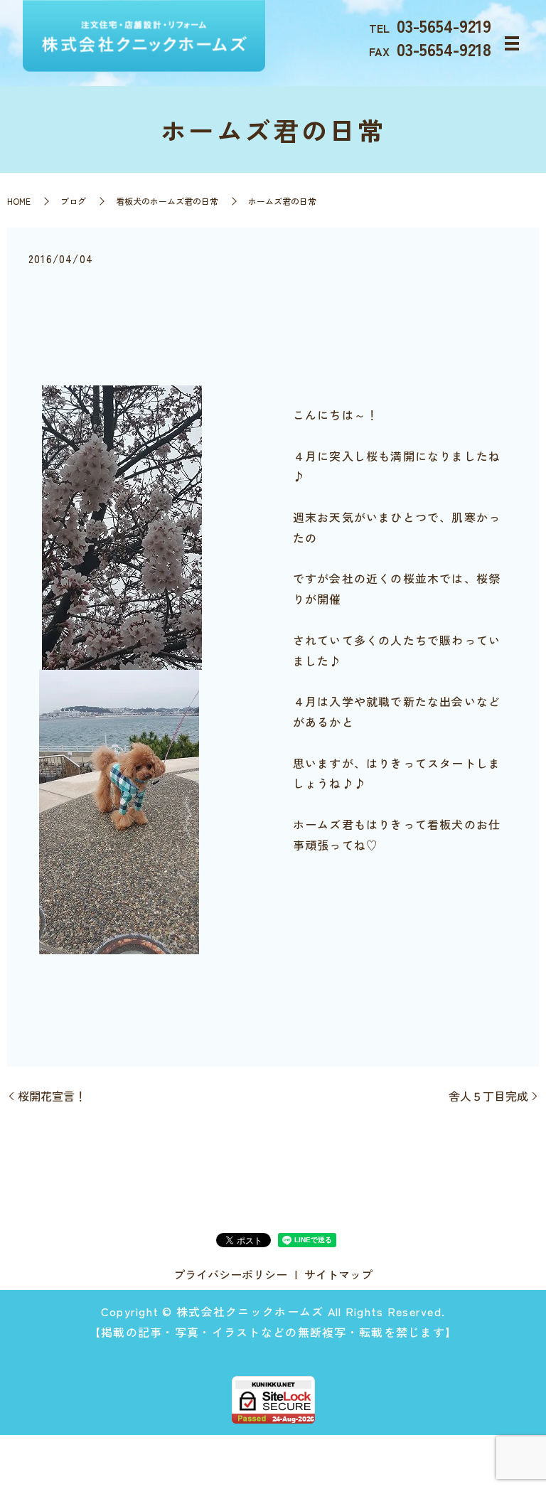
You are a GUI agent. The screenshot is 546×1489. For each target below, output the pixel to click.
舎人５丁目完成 (488, 1096)
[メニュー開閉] (512, 43)
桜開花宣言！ (52, 1096)
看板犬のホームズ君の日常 (167, 201)
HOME (19, 201)
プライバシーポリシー (230, 1274)
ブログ (73, 201)
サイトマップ (338, 1274)
